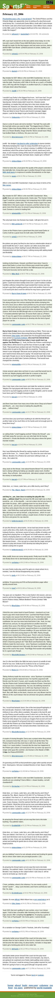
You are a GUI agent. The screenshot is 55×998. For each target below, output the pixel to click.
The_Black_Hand (18, 490)
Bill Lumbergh (17, 224)
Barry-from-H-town (19, 293)
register (41, 975)
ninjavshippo (16, 161)
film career (7, 185)
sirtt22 (14, 237)
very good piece (40, 900)
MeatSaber (16, 606)
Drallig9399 (16, 825)
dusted (14, 71)
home (28, 6)
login (35, 7)
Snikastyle (16, 117)
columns (46, 6)
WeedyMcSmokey (18, 655)
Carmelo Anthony (21, 338)
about (28, 7)
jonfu (13, 575)
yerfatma (15, 562)
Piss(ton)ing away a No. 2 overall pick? (17, 19)
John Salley (15, 336)
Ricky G (15, 670)
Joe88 (14, 91)
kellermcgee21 (17, 521)
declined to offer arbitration (27, 144)
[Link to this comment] (3, 54)
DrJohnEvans (17, 893)
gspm (14, 176)
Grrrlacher (16, 786)
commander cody (18, 324)
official (17, 900)
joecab (14, 397)
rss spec (18, 988)
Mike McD (15, 274)
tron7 (14, 588)
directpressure (17, 137)
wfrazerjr (15, 34)
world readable (44, 988)
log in (34, 975)
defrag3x (15, 949)
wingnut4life (16, 213)
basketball (25, 34)
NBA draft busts (9, 172)
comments (37, 6)
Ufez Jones (16, 903)
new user (46, 7)
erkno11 (15, 54)
